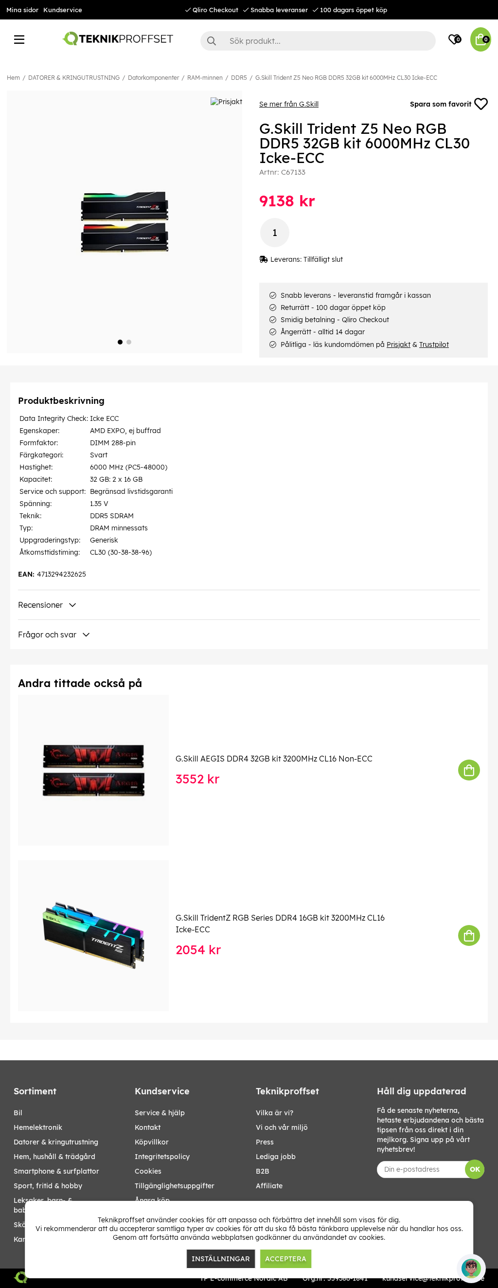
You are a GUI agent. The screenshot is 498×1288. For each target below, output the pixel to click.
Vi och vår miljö (282, 1127)
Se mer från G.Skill (289, 104)
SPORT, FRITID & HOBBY (48, 1185)
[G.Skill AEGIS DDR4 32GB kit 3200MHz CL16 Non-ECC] (100, 770)
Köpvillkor (152, 1142)
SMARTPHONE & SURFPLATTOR (56, 1171)
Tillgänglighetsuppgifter (174, 1185)
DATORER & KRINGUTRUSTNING (74, 77)
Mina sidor (22, 10)
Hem (13, 77)
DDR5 (239, 77)
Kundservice (62, 10)
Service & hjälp (160, 1112)
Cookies (148, 1171)
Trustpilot (434, 344)
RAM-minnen (205, 77)
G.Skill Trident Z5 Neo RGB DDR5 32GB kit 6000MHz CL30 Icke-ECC (346, 77)
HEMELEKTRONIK (38, 1127)
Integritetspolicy (162, 1156)
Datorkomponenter (153, 77)
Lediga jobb (276, 1156)
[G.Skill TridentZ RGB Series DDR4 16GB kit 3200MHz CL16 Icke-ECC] (100, 935)
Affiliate (269, 1185)
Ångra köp (152, 1200)
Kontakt (147, 1127)
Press (265, 1142)
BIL (18, 1112)
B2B (262, 1171)
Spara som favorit (440, 104)
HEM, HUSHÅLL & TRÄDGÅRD (54, 1156)
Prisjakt (398, 344)
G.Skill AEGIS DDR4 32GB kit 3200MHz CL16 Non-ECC (274, 758)
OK (475, 1169)
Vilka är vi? (274, 1112)
